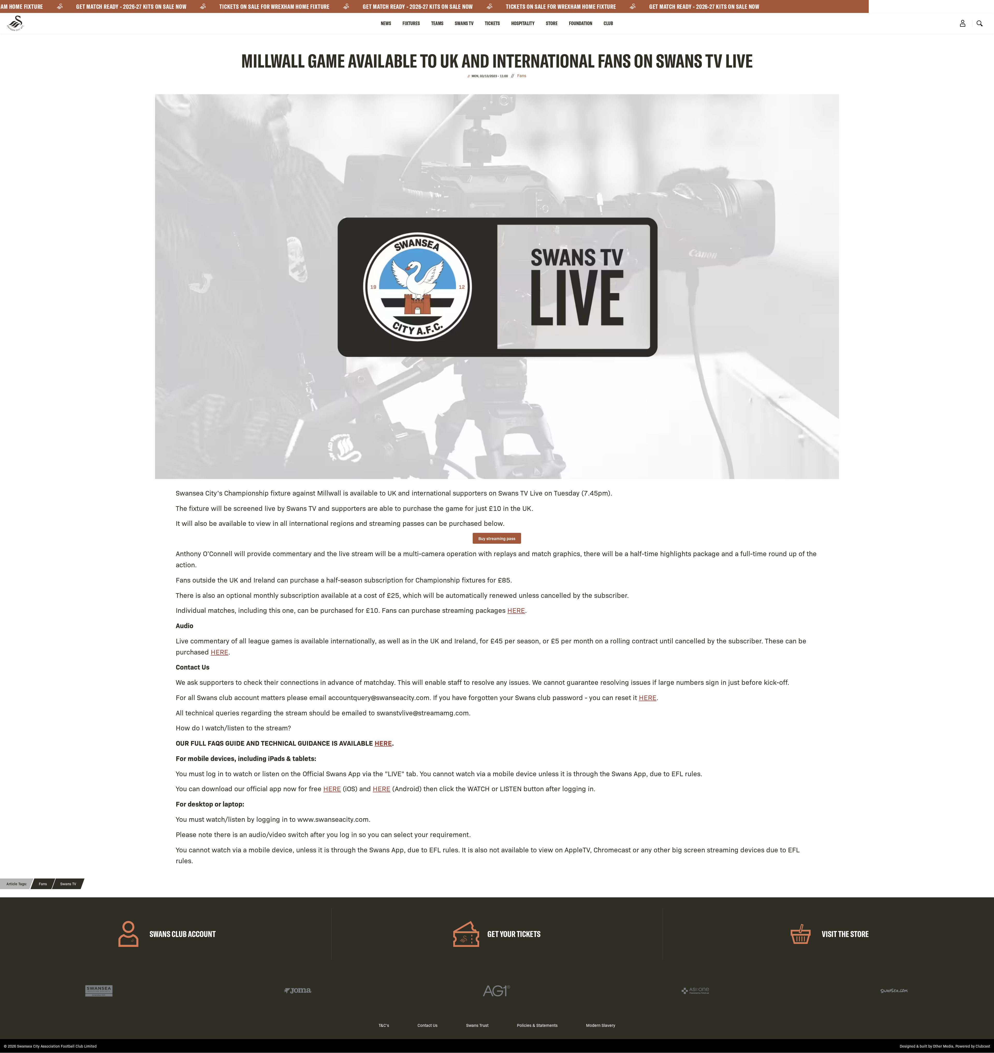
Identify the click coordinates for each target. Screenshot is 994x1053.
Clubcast (983, 1046)
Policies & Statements (537, 1025)
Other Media (943, 1046)
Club (608, 23)
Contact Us (427, 1025)
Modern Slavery (600, 1025)
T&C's (384, 1025)
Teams (437, 23)
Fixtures (411, 23)
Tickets (492, 23)
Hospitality (523, 23)
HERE (516, 609)
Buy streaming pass (496, 538)
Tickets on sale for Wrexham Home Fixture (242, 6)
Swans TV (464, 23)
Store (552, 23)
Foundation (580, 23)
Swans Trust (477, 1025)
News (386, 23)
